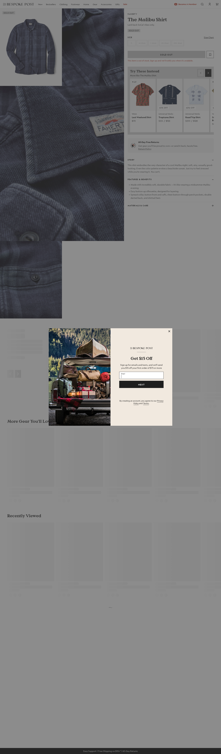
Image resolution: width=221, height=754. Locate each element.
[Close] (169, 331)
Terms (146, 403)
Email (123, 374)
